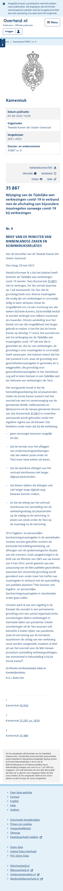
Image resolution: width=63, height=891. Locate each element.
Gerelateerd (46, 173)
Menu (54, 22)
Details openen (2, 39)
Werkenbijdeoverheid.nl (24, 878)
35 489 (24, 735)
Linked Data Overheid (23, 851)
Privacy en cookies (21, 824)
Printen (35, 179)
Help (13, 805)
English (14, 801)
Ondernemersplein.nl (23, 874)
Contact (14, 797)
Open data (16, 847)
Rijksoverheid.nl (19, 870)
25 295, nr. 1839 (30, 720)
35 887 (52, 281)
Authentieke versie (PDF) (42, 168)
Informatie (28, 173)
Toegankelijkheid (20, 828)
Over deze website (21, 792)
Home (6, 41)
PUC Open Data (19, 855)
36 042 (24, 705)
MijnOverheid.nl (19, 866)
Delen (49, 179)
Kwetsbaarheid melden (24, 837)
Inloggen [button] (9, 31)
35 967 (35, 413)
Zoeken (14, 809)
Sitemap (15, 832)
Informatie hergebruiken (25, 820)
